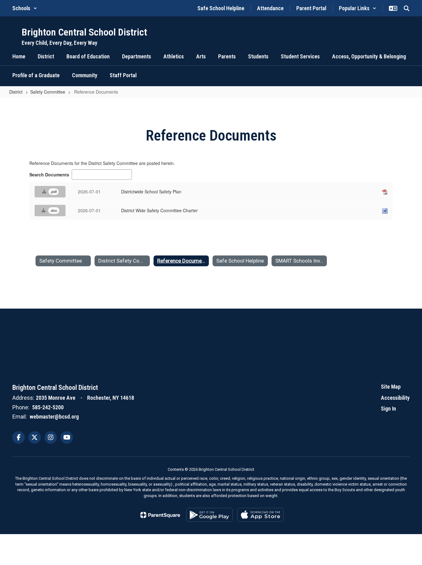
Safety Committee (47, 92)
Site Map (391, 386)
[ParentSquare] (160, 515)
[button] (24, 8)
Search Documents (49, 174)
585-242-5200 (48, 407)
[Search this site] (406, 8)
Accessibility (395, 397)
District (16, 92)
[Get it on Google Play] (209, 515)
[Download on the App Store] (260, 515)
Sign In (388, 408)
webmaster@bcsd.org (54, 416)
